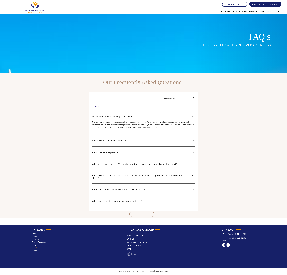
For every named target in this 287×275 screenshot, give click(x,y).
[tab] (98, 106)
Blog (34, 245)
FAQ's (34, 247)
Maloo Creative (162, 271)
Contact (35, 250)
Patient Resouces (39, 242)
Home (34, 233)
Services (35, 239)
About (34, 236)
